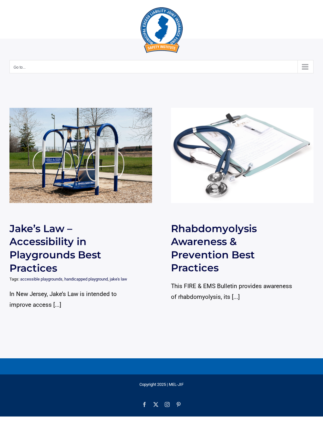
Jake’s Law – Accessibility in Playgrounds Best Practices (75, 155)
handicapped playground (86, 279)
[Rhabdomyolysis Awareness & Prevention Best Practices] (242, 155)
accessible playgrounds (41, 279)
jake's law (118, 279)
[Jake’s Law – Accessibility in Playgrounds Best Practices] (80, 155)
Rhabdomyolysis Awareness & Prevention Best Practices (236, 155)
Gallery (86, 155)
